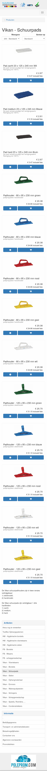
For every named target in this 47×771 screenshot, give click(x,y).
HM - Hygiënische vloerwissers (15, 640)
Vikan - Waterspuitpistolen (13, 688)
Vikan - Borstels (9, 667)
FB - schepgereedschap (12, 658)
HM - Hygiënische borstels (13, 636)
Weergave (15, 34)
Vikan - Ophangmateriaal (12, 680)
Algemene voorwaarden (12, 740)
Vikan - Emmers (9, 684)
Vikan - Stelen (8, 675)
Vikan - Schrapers (10, 693)
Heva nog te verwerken (12, 627)
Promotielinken (8, 744)
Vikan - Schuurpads (10, 671)
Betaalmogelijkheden (11, 731)
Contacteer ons (9, 735)
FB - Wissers (8, 653)
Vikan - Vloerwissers (11, 662)
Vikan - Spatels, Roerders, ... (14, 701)
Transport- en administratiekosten (16, 726)
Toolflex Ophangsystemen (13, 632)
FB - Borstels (8, 649)
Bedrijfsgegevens (9, 722)
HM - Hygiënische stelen (12, 645)
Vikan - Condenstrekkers (12, 706)
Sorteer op (40, 34)
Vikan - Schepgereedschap (13, 697)
